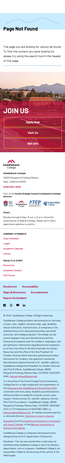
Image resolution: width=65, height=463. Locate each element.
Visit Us (33, 133)
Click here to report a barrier (39, 416)
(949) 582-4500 (12, 186)
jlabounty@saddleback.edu (23, 376)
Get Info (33, 143)
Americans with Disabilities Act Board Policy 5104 (32, 388)
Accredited (8, 420)
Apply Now (33, 122)
